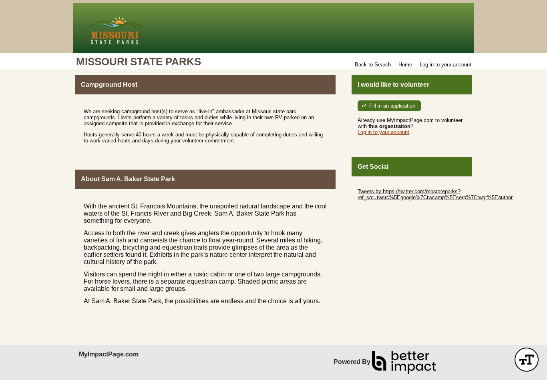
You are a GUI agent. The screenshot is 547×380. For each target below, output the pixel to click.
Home (405, 65)
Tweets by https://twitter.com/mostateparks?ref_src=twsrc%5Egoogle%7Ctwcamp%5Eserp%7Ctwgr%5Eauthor (435, 194)
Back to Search (373, 65)
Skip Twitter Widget (380, 185)
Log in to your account (445, 65)
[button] (527, 360)
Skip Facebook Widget (384, 209)
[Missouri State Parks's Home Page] (273, 28)
